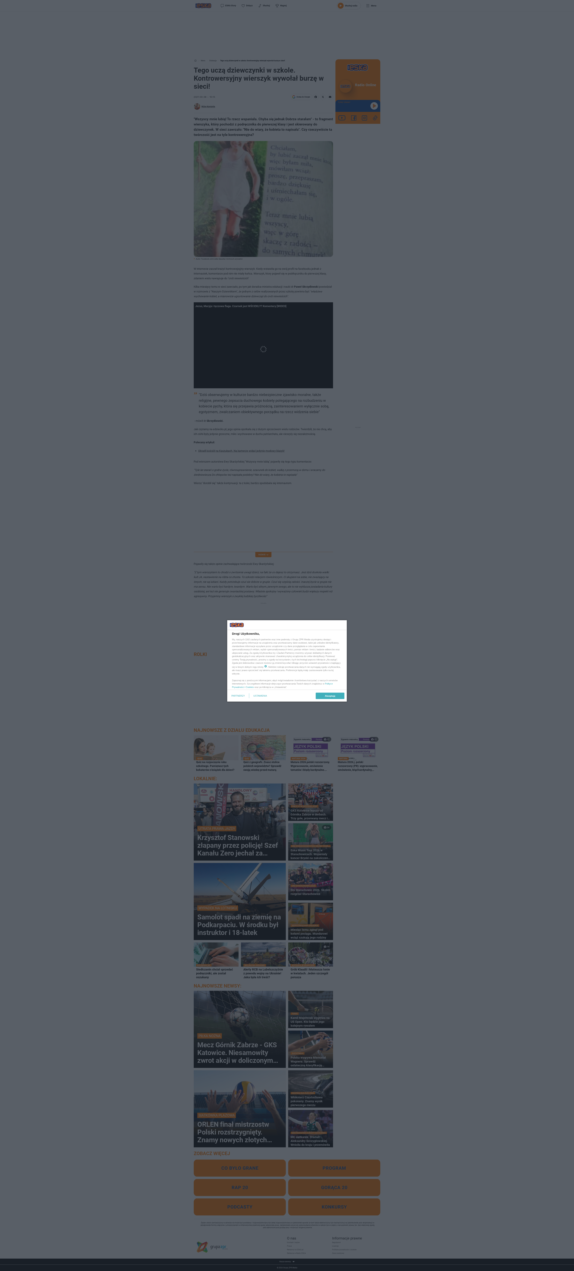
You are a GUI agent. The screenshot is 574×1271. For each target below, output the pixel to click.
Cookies (250, 687)
